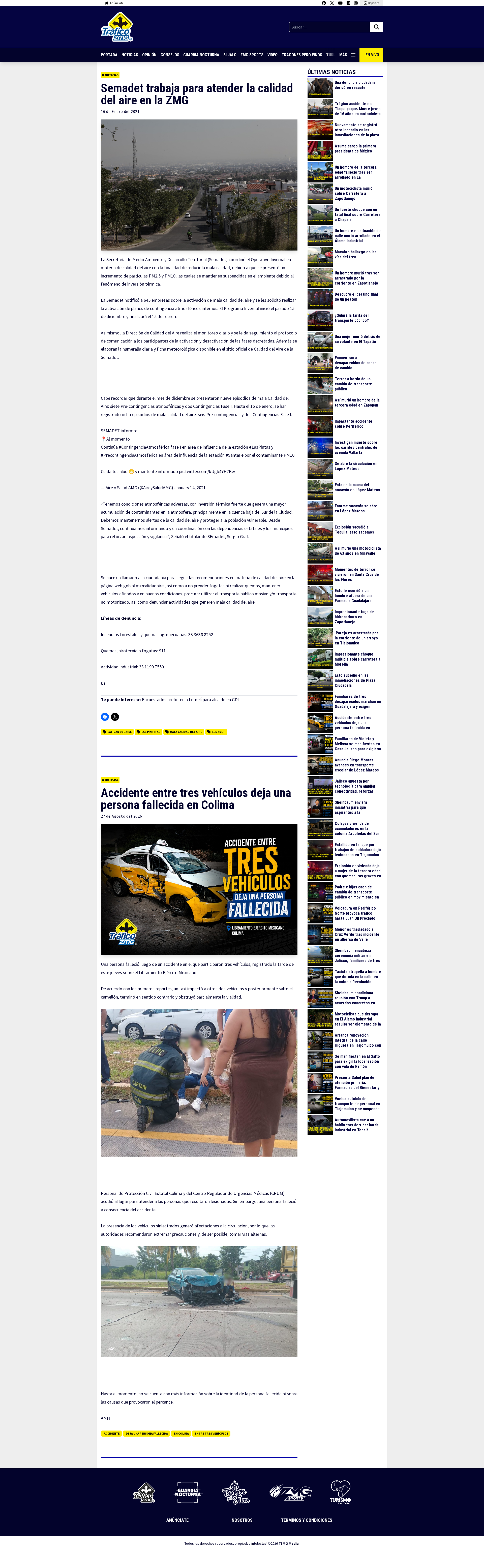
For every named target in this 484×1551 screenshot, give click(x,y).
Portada (109, 54)
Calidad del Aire (119, 732)
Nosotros (242, 1520)
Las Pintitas (150, 732)
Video (272, 54)
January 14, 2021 (190, 487)
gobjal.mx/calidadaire (143, 585)
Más (343, 54)
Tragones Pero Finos (302, 54)
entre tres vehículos (211, 1433)
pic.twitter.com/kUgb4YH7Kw (207, 471)
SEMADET (218, 732)
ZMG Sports (251, 54)
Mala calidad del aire (186, 732)
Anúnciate (177, 1520)
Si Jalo (229, 54)
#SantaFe (235, 455)
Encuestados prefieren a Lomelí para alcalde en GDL (191, 699)
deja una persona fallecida (147, 1433)
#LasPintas (259, 447)
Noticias (130, 54)
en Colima (181, 1433)
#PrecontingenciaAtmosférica (129, 455)
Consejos (170, 54)
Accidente (112, 1433)
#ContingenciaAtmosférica (144, 447)
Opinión (149, 54)
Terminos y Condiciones (306, 1520)
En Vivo (372, 54)
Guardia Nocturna (201, 54)
